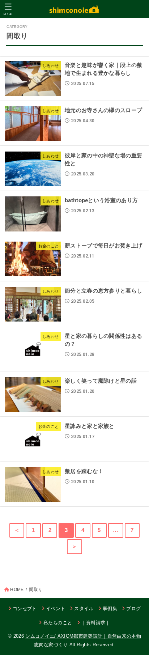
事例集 (110, 608)
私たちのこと (57, 622)
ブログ (133, 608)
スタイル (83, 608)
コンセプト (25, 608)
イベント (55, 608)
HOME (17, 589)
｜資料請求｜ (95, 622)
